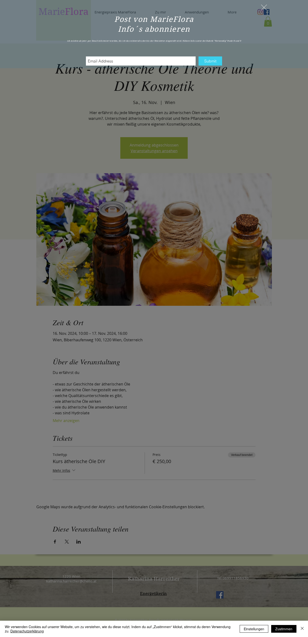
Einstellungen (254, 628)
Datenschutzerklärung (27, 631)
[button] (264, 7)
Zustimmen (283, 628)
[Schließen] (302, 629)
